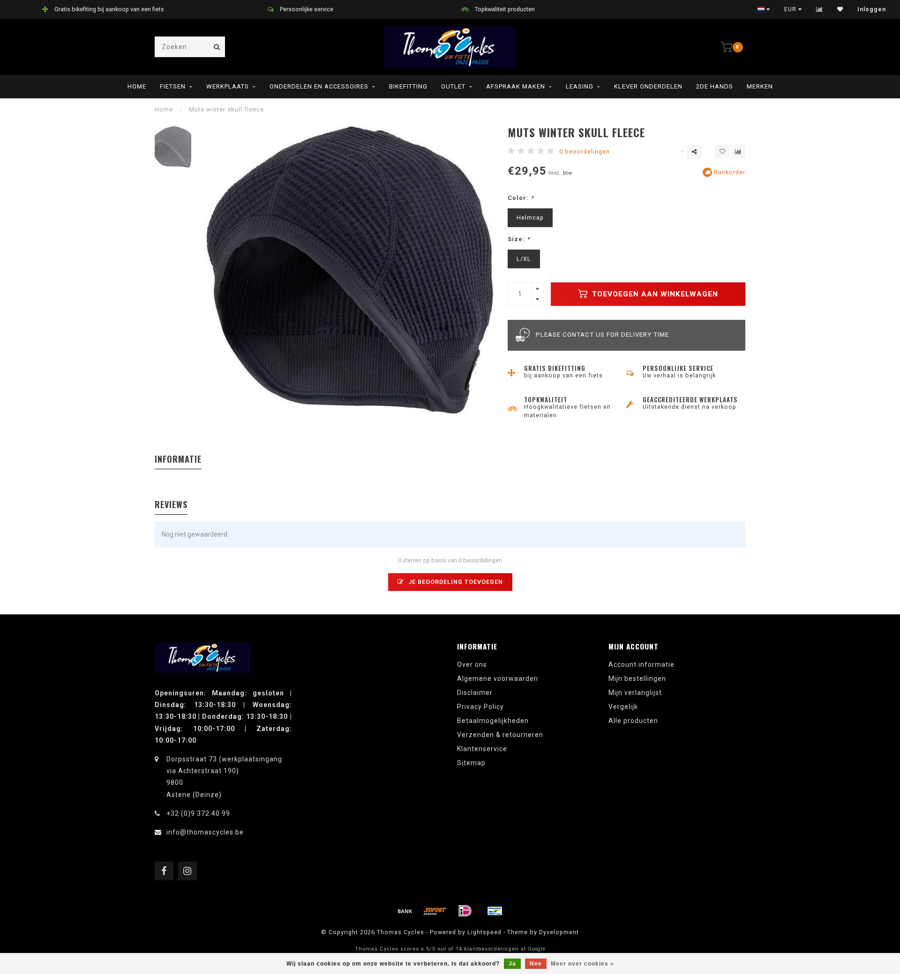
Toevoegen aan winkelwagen (654, 294)
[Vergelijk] (819, 9)
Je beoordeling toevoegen (454, 581)
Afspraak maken (515, 86)
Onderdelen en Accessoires (319, 86)
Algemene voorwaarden (497, 678)
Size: (519, 239)
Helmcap (530, 217)
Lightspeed (484, 932)
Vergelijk (623, 706)
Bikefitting (408, 86)
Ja (512, 963)
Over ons (472, 664)
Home (137, 86)
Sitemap (471, 763)
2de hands (714, 86)
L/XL (524, 258)
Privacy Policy (480, 706)
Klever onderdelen (648, 86)
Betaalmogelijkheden (493, 720)
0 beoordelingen (584, 151)
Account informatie (641, 664)
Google (537, 949)
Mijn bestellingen (637, 678)
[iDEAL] (465, 911)
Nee (536, 963)
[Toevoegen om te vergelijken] (738, 152)
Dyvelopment (559, 932)
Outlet (453, 86)
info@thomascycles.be (205, 832)
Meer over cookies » (582, 963)
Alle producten (633, 720)
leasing (579, 86)
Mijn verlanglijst (635, 692)
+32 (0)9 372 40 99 (198, 813)
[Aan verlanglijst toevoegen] (722, 152)
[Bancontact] (495, 911)
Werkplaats (227, 86)
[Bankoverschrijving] (405, 911)
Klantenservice (482, 749)
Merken (760, 86)
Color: (521, 197)
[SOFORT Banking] (435, 911)
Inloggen (871, 9)
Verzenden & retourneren (500, 734)
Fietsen (173, 86)
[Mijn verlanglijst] (840, 9)
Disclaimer (475, 692)
